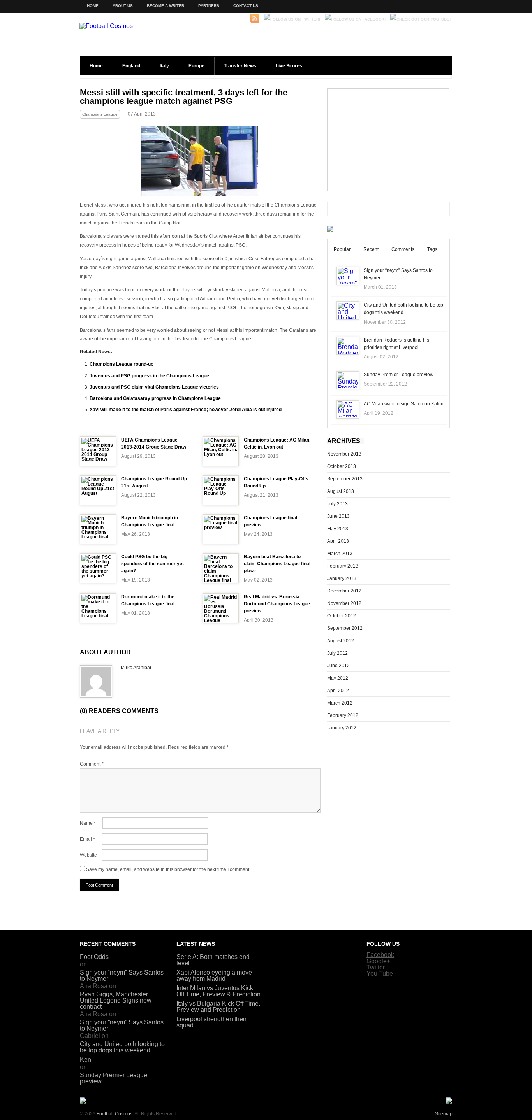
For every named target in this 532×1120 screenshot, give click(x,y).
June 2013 (338, 516)
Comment (92, 764)
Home (93, 6)
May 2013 (337, 528)
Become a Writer (165, 6)
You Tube (379, 973)
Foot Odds (94, 956)
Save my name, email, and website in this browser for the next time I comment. (168, 869)
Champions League (100, 114)
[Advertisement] (388, 139)
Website (88, 855)
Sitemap (444, 1113)
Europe (196, 65)
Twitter (375, 967)
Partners (208, 6)
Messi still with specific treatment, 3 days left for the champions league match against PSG (183, 96)
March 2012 (339, 703)
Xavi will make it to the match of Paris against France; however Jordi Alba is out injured (186, 409)
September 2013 (345, 479)
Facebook (380, 955)
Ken (85, 1059)
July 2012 (337, 653)
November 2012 (344, 603)
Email (87, 839)
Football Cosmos (114, 1113)
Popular (342, 249)
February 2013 (342, 566)
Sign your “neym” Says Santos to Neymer (122, 975)
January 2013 (341, 578)
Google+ (378, 961)
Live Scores (289, 65)
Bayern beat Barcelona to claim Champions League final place (277, 563)
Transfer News (240, 65)
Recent (371, 249)
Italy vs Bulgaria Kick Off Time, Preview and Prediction (218, 1006)
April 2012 (338, 690)
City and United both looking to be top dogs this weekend (122, 1047)
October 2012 (341, 616)
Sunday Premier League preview (398, 374)
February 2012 (342, 715)
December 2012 (344, 591)
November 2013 (344, 454)
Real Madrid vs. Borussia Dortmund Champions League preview (277, 603)
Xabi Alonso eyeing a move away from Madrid (214, 975)
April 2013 (338, 541)
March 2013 (339, 553)
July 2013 (337, 504)
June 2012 (338, 665)
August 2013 (340, 491)
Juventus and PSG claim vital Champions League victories (154, 387)
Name (88, 823)
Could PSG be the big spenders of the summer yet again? (152, 563)
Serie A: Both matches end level (213, 959)
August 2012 (340, 640)
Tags (432, 249)
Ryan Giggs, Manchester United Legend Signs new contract (115, 1000)
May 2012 (337, 678)
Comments (402, 249)
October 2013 (341, 466)
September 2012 (345, 628)
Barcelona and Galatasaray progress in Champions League (155, 398)
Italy (164, 65)
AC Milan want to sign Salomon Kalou (404, 404)
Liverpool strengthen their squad (211, 1022)
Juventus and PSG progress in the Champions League (149, 376)
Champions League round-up (121, 364)
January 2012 (341, 728)
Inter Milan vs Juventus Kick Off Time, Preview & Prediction (218, 991)
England (131, 65)
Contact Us (245, 6)
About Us (123, 6)
